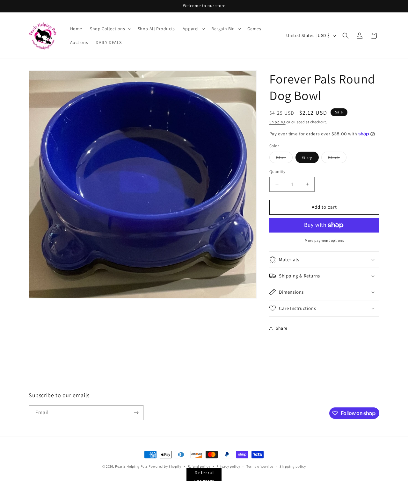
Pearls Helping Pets (131, 466)
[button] (110, 28)
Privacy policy (228, 466)
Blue (284, 158)
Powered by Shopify (165, 466)
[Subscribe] (136, 412)
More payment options (324, 240)
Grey (307, 157)
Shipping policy (293, 466)
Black (337, 158)
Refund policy (199, 466)
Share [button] (282, 328)
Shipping (277, 121)
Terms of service (259, 466)
